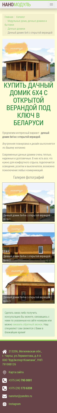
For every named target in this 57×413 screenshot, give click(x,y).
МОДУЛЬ (16, 4)
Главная (9, 17)
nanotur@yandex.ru (20, 396)
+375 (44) (20, 380)
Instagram (15, 404)
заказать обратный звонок (27, 324)
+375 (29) (20, 388)
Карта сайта (16, 372)
